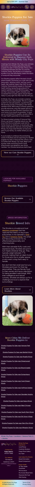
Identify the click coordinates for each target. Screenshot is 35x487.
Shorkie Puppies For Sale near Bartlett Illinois (17, 352)
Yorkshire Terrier (16, 237)
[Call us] (27, 7)
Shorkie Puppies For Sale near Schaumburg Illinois (15, 376)
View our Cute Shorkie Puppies (17, 152)
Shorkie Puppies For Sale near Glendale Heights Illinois (17, 395)
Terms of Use (26, 482)
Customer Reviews (24, 449)
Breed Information (24, 459)
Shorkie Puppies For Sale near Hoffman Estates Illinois (16, 389)
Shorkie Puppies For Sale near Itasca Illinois (17, 401)
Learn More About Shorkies (12, 290)
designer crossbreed (10, 230)
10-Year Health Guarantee (23, 467)
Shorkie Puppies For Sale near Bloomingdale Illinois (15, 369)
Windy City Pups (7, 436)
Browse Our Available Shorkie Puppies (13, 199)
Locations (17, 436)
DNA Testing (22, 477)
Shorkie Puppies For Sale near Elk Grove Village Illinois (16, 418)
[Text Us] (32, 7)
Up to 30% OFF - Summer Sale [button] (17, 1)
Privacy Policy (27, 484)
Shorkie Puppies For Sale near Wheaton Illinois (17, 428)
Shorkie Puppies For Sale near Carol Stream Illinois (15, 382)
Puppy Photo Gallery (25, 451)
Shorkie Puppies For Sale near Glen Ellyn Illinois (17, 423)
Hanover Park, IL (27, 436)
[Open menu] (3, 7)
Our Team (21, 453)
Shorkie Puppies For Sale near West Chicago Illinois (16, 407)
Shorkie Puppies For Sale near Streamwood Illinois (15, 362)
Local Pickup (22, 447)
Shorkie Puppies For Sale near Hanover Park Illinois (15, 347)
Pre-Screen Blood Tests (26, 473)
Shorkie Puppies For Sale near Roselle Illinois (17, 357)
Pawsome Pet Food (24, 475)
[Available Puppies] (8, 7)
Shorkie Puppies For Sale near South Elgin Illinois (17, 412)
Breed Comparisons (24, 461)
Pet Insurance (23, 470)
